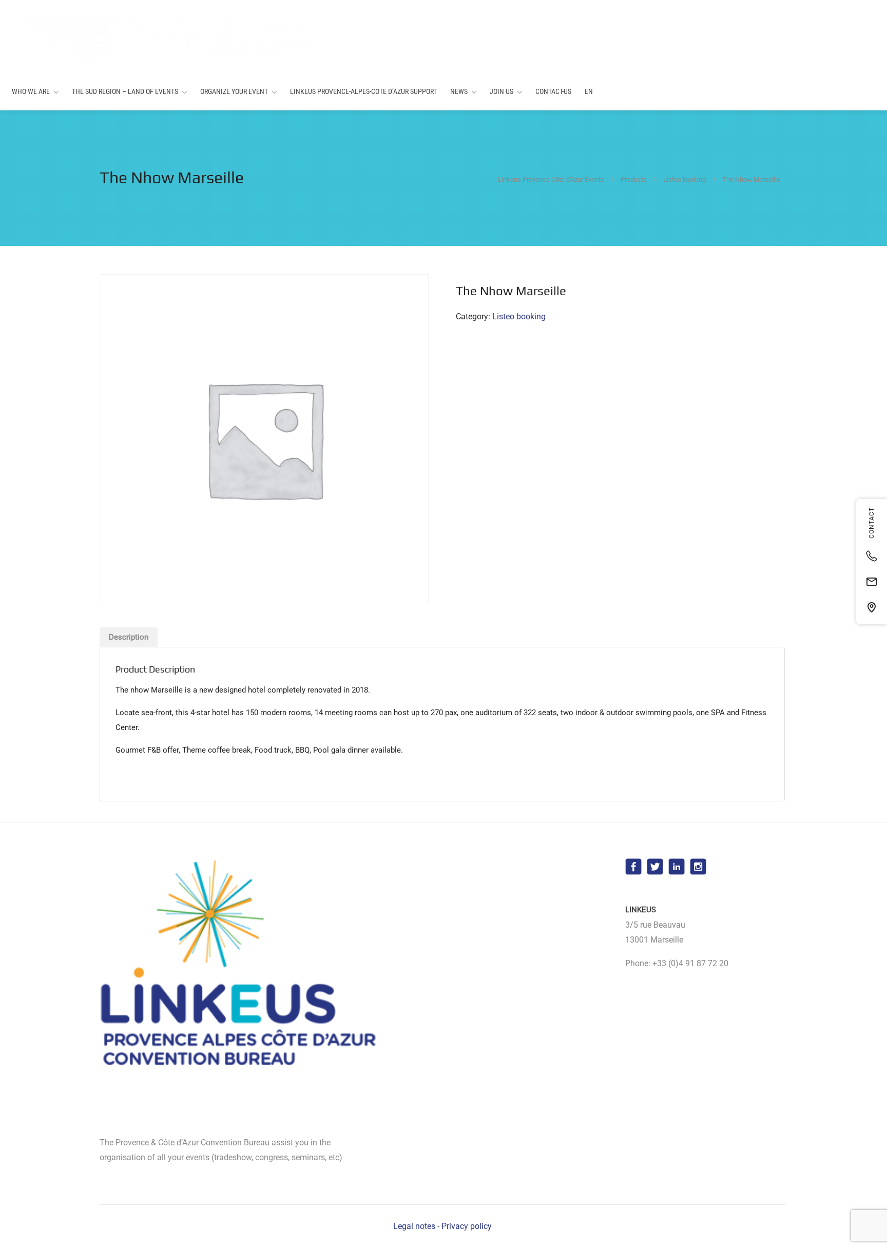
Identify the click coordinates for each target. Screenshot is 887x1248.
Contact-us (553, 91)
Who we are (31, 91)
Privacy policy (466, 1226)
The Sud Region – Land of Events (125, 91)
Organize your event (234, 91)
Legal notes (414, 1226)
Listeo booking (519, 316)
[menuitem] (589, 91)
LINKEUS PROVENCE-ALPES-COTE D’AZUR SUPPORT (363, 91)
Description (128, 637)
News (459, 91)
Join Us (501, 91)
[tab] (129, 637)
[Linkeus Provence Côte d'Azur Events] (164, 37)
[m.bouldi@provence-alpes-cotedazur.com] (871, 581)
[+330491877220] (871, 556)
